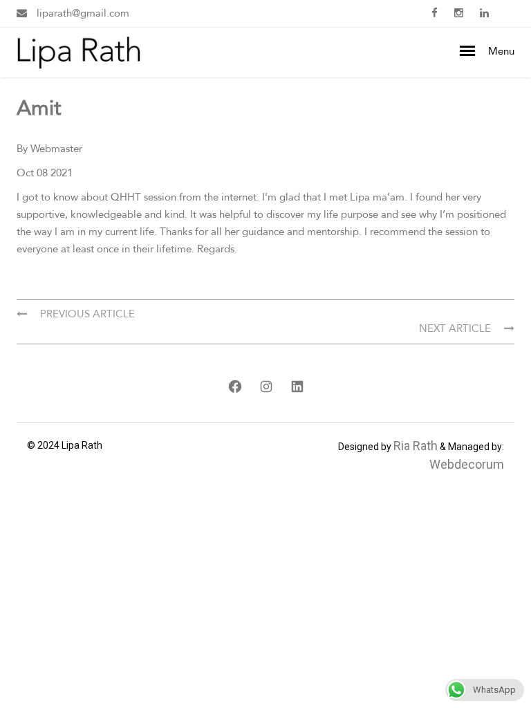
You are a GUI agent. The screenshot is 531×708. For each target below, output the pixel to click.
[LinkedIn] (297, 386)
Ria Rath (415, 445)
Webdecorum (466, 464)
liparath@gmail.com (81, 13)
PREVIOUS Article (86, 314)
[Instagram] (266, 386)
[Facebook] (234, 386)
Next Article (456, 328)
